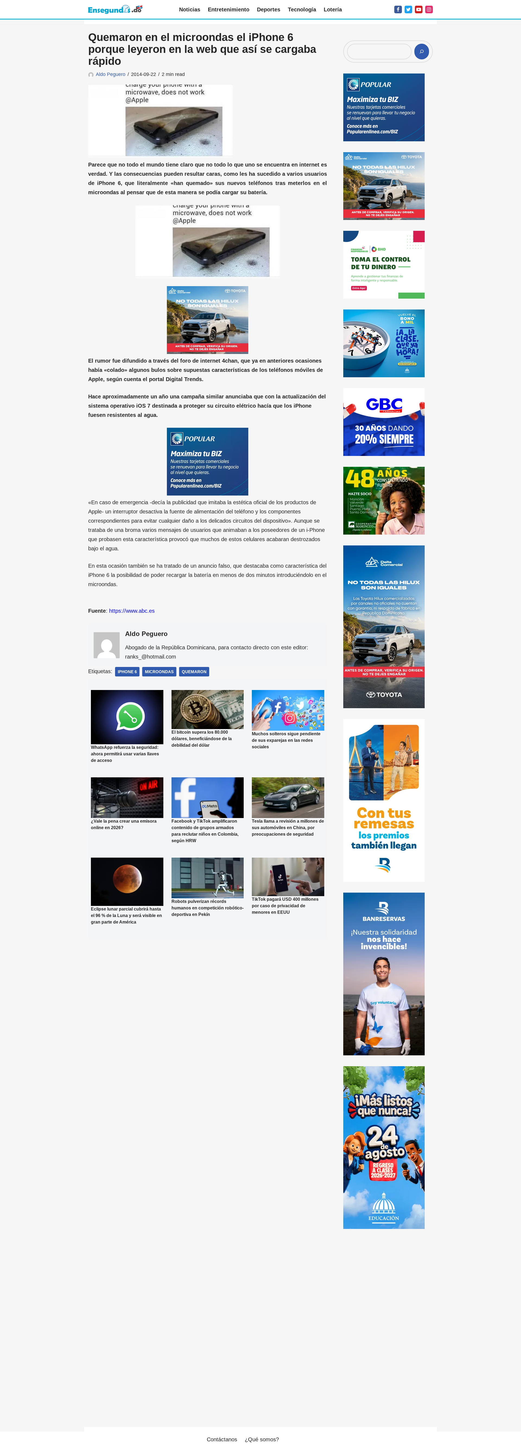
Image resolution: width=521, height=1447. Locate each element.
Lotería (333, 9)
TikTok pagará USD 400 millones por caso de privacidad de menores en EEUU (285, 906)
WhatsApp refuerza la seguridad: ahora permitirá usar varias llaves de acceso (125, 754)
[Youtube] (418, 9)
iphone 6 (127, 671)
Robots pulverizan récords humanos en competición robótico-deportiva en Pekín (207, 908)
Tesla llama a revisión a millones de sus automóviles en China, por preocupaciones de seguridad (288, 827)
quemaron (194, 671)
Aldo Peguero (110, 74)
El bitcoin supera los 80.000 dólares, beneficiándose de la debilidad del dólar (201, 739)
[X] (408, 9)
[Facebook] (398, 9)
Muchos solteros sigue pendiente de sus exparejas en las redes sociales (286, 740)
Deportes (268, 9)
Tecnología (302, 9)
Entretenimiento (228, 9)
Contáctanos (222, 1439)
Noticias (189, 9)
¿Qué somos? (262, 1439)
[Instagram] (429, 9)
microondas (159, 671)
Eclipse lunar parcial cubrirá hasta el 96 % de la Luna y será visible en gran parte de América (126, 915)
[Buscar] (421, 51)
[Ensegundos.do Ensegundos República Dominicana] (115, 9)
